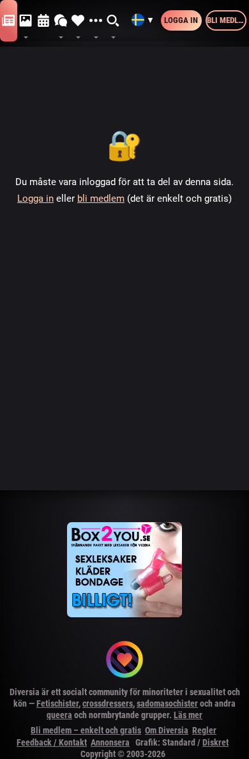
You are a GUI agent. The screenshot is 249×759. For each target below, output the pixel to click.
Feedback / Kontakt (52, 742)
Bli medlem (226, 20)
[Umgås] (61, 21)
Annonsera (110, 742)
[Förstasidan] (8, 21)
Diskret (215, 742)
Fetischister (57, 703)
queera (59, 715)
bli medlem (100, 198)
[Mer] (95, 21)
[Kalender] (43, 21)
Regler (204, 730)
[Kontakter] (78, 21)
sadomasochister (167, 703)
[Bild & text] (25, 21)
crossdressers (107, 703)
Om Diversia (166, 730)
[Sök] (113, 21)
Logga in (181, 20)
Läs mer (188, 715)
